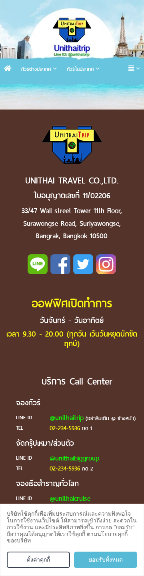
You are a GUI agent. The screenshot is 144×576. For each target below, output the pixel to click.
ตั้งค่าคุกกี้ (38, 559)
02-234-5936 (65, 428)
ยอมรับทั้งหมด (106, 559)
